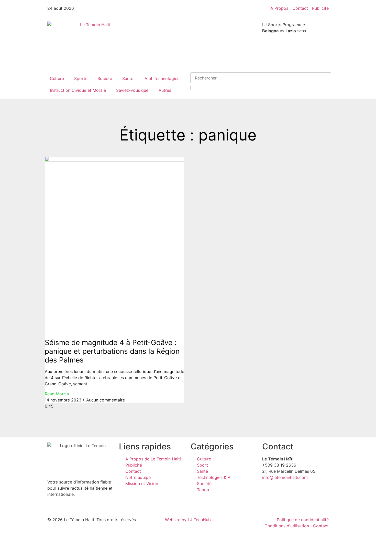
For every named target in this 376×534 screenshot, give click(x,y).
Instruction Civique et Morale (78, 90)
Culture (57, 78)
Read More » (57, 393)
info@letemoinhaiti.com (285, 477)
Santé (127, 78)
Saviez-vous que (132, 90)
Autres (165, 90)
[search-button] (195, 88)
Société (104, 78)
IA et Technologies (161, 78)
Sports (80, 78)
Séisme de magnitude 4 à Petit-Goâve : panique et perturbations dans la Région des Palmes (112, 351)
